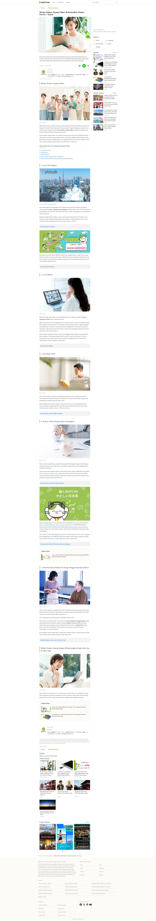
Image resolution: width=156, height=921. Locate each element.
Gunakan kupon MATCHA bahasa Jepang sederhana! (55, 544)
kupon (87, 259)
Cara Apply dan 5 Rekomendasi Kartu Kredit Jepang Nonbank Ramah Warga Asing (69, 715)
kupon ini (82, 219)
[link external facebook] (81, 905)
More (87, 822)
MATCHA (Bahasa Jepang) (45, 883)
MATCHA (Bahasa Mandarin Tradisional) (101, 883)
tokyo (109, 31)
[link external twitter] (84, 905)
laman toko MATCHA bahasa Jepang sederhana (52, 524)
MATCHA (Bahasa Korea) (71, 886)
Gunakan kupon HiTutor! (47, 266)
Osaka (100, 865)
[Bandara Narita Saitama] (64, 837)
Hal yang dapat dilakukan (99, 45)
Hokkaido (101, 868)
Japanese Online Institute (51, 473)
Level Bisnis (44, 152)
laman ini (52, 538)
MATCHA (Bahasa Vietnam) (71, 890)
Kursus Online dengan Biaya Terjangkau (52, 156)
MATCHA (49, 72)
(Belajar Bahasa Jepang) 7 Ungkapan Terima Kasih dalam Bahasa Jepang (110, 56)
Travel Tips (60, 2)
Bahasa (43, 8)
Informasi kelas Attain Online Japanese (51, 413)
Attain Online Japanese (66, 403)
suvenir (114, 31)
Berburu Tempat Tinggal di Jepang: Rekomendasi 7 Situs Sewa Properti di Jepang (46, 773)
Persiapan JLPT (45, 154)
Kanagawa (82, 875)
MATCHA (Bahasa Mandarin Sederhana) (101, 886)
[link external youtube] (90, 905)
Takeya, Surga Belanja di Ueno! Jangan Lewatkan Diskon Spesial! (110, 126)
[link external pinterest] (87, 905)
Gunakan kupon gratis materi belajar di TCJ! (53, 640)
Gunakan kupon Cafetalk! (47, 226)
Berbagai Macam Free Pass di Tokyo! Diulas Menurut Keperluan (47, 793)
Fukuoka (82, 871)
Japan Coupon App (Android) (98, 893)
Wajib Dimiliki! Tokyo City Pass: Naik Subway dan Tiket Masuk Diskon (111, 104)
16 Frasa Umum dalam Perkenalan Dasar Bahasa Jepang (110, 71)
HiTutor (83, 255)
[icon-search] (116, 2)
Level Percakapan (45, 150)
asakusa (100, 31)
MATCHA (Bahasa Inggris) (71, 883)
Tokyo (81, 865)
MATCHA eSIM (42, 896)
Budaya (109, 43)
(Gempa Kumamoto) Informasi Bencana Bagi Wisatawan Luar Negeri (47, 813)
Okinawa (101, 871)
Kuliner (97, 40)
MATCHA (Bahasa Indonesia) (45, 890)
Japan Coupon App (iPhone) (71, 893)
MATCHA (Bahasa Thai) (44, 886)
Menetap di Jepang (53, 8)
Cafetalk (60, 217)
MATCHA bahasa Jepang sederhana (78, 527)
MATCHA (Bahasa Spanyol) (45, 893)
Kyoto (81, 868)
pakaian (105, 31)
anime (95, 31)
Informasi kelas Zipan (46, 345)
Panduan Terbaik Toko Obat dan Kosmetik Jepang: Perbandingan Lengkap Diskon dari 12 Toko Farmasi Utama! (111, 98)
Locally (68, 2)
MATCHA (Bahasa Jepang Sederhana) (100, 890)
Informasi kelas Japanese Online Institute (52, 483)
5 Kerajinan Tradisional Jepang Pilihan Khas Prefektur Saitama (109, 86)
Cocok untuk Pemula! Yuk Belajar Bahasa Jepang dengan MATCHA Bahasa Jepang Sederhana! (70, 555)
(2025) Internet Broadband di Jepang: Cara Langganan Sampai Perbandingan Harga (69, 707)
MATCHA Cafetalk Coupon (50, 204)
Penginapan (110, 40)
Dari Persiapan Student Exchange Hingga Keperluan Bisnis (57, 158)
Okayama (101, 875)
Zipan (63, 334)
